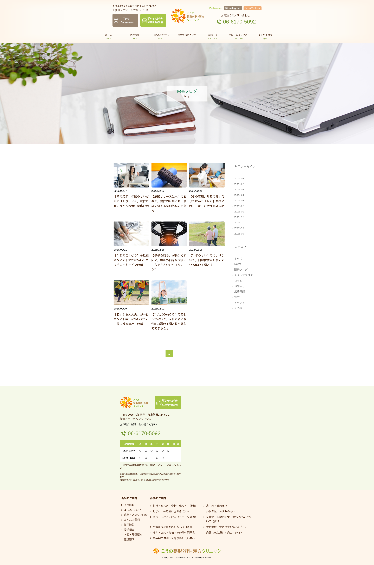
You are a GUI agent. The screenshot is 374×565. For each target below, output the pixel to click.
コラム (238, 280)
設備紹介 (129, 529)
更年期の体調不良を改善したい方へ (174, 538)
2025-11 (239, 222)
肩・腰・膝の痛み (216, 505)
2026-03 (239, 200)
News (237, 264)
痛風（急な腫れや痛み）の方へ (224, 532)
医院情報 (129, 505)
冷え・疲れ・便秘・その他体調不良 (174, 532)
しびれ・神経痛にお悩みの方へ (171, 511)
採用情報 (129, 524)
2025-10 (239, 228)
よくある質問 (132, 519)
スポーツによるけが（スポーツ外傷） (175, 517)
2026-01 (239, 211)
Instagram (234, 8)
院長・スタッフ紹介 (136, 514)
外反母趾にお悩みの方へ (220, 511)
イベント (239, 302)
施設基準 (129, 539)
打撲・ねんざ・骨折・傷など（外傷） (175, 505)
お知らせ (239, 286)
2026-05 (239, 189)
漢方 (237, 297)
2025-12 (239, 217)
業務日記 (239, 291)
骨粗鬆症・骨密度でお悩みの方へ (226, 526)
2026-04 (239, 194)
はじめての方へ (133, 509)
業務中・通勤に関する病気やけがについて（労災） (228, 519)
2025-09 (239, 233)
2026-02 (239, 206)
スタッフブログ (243, 275)
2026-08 (239, 178)
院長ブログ (240, 269)
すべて (238, 258)
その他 (238, 308)
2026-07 (239, 184)
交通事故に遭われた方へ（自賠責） (174, 526)
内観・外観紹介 (133, 534)
